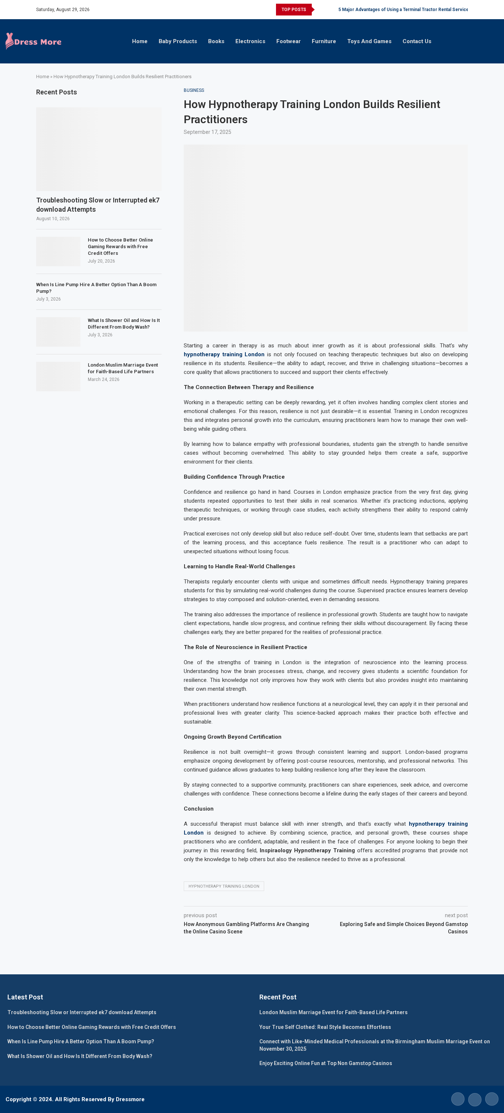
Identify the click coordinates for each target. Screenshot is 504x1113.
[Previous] (322, 9)
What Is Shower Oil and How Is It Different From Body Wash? (124, 324)
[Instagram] (490, 1098)
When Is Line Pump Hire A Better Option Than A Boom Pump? (96, 288)
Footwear (288, 41)
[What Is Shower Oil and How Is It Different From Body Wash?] (58, 332)
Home (140, 41)
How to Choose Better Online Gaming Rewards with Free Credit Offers (120, 246)
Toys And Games (369, 41)
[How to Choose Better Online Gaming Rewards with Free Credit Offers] (58, 251)
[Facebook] (457, 1098)
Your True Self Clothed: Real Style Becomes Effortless (325, 1027)
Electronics (250, 41)
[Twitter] (474, 1098)
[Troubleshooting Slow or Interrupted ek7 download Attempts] (99, 149)
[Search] (500, 41)
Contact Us (417, 41)
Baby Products (178, 41)
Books (216, 41)
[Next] (331, 9)
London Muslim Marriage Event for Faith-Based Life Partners (123, 368)
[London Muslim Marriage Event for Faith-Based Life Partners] (58, 376)
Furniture (324, 41)
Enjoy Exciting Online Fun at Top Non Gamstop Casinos (325, 1063)
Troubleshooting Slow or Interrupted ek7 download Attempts (97, 204)
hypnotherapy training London (224, 886)
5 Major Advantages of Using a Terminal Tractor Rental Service (403, 9)
